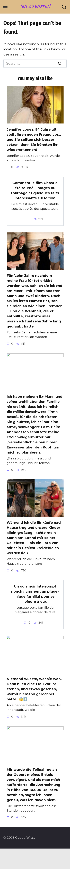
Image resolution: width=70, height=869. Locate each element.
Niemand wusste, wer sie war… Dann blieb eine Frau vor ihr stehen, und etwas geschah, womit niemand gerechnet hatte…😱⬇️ (35, 689)
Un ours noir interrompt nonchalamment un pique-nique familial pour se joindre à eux (35, 594)
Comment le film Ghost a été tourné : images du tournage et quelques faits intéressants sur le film (35, 190)
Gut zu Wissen (35, 6)
